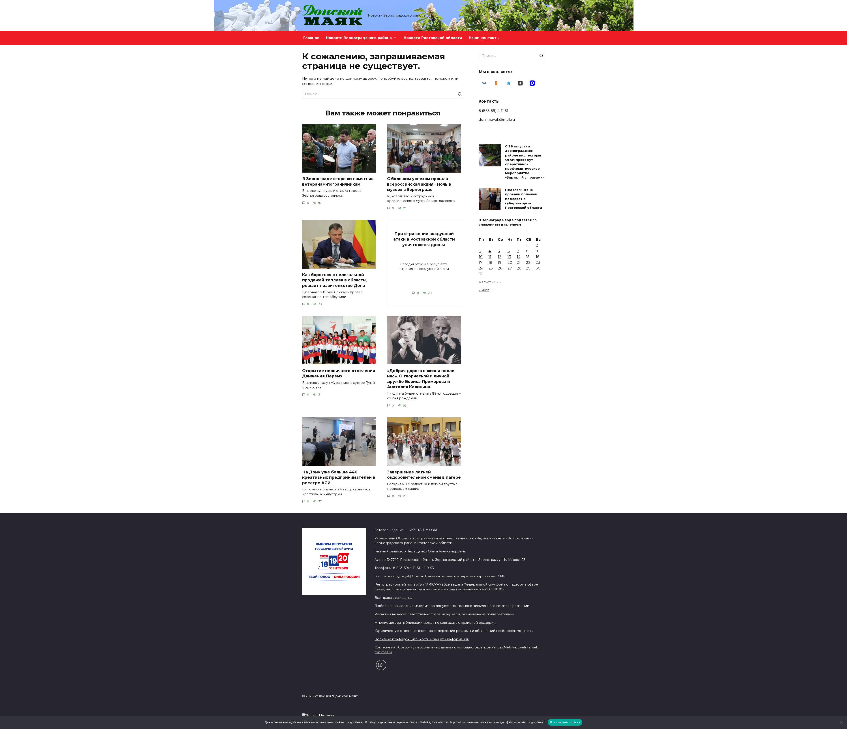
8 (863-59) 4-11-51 (493, 111)
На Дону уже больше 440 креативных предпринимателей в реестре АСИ (338, 477)
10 (481, 257)
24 (481, 268)
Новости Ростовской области (433, 38)
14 (518, 257)
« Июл (484, 290)
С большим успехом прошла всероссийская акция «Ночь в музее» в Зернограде (419, 184)
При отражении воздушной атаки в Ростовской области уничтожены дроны (424, 239)
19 (499, 262)
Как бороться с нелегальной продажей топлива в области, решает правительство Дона (334, 280)
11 (490, 257)
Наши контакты (484, 38)
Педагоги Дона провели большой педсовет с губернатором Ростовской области (523, 199)
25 (491, 268)
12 (499, 257)
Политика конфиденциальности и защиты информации (422, 639)
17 (480, 262)
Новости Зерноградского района (359, 38)
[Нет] (841, 722)
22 (528, 262)
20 (510, 262)
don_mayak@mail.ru (497, 119)
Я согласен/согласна (565, 722)
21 (518, 262)
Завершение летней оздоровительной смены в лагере (424, 475)
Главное (311, 38)
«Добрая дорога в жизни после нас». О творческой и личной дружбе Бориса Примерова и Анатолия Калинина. (420, 378)
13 (509, 257)
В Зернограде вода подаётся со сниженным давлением (508, 222)
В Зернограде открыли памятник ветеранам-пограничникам (338, 181)
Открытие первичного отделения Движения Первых (338, 373)
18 (490, 262)
